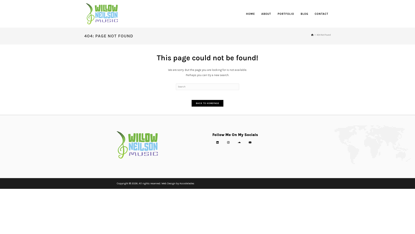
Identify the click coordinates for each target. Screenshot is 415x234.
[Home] (312, 35)
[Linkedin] (217, 142)
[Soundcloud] (239, 142)
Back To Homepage (207, 103)
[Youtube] (250, 142)
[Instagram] (228, 142)
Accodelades (186, 183)
